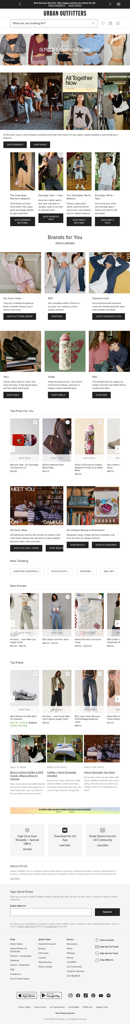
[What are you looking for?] (93, 23)
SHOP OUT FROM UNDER (19, 316)
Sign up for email (109, 947)
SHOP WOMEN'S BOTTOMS (22, 221)
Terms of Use (40, 1007)
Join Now (27, 849)
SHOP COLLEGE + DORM (26, 548)
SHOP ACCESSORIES (106, 545)
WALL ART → (110, 571)
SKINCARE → (86, 571)
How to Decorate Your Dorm (99, 772)
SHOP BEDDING (57, 548)
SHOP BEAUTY (77, 545)
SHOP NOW (9, 60)
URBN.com (87, 1007)
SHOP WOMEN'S (56, 5)
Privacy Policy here (26, 926)
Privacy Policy (24, 1007)
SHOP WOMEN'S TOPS (51, 218)
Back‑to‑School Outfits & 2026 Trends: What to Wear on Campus (26, 775)
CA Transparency (57, 1007)
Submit (107, 912)
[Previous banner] (20, 4)
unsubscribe (52, 926)
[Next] (117, 449)
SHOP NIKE (101, 395)
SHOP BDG (56, 316)
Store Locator (107, 940)
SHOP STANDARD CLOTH (108, 316)
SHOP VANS (13, 395)
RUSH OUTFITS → (60, 571)
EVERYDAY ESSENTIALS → (27, 571)
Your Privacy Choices (65, 1013)
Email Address (18, 906)
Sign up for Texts (109, 953)
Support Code (102, 1007)
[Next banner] (110, 4)
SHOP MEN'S (75, 5)
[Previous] (13, 449)
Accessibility (73, 1007)
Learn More (64, 845)
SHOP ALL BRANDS (65, 243)
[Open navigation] (118, 23)
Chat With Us (106, 960)
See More (15, 878)
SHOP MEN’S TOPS (107, 221)
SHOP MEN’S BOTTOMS (79, 221)
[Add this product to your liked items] (35, 422)
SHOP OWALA (58, 395)
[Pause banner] (118, 4)
